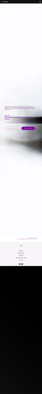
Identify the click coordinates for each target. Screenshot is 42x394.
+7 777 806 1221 (4, 1)
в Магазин (21, 250)
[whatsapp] (20, 264)
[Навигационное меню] (40, 1)
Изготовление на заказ (21, 257)
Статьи (21, 260)
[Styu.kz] (22, 264)
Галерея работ (21, 253)
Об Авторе (21, 255)
